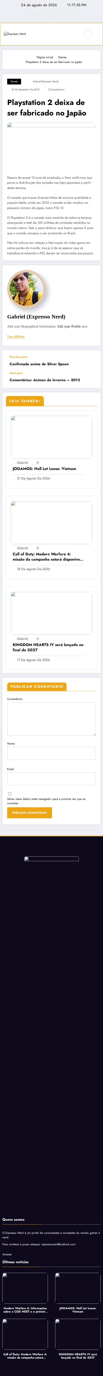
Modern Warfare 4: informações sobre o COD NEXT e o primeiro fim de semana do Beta (25, 1310)
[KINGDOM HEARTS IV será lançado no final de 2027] (51, 613)
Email (10, 769)
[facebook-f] (31, 15)
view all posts (16, 336)
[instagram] (61, 15)
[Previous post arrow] (92, 361)
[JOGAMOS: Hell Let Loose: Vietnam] (51, 437)
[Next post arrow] (92, 379)
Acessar (7, 1254)
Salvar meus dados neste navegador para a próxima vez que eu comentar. (46, 801)
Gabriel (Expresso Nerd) (45, 81)
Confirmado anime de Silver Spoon (39, 364)
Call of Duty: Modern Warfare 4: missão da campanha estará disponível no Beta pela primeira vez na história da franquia (47, 557)
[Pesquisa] (88, 34)
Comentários (15, 699)
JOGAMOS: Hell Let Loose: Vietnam (44, 468)
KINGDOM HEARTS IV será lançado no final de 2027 (48, 647)
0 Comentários (56, 89)
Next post (16, 373)
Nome (11, 743)
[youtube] (71, 15)
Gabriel (22, 462)
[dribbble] (51, 15)
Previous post (18, 357)
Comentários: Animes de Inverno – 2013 (45, 380)
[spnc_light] (98, 34)
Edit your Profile (69, 326)
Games (14, 81)
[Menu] (75, 34)
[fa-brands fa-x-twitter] (41, 15)
